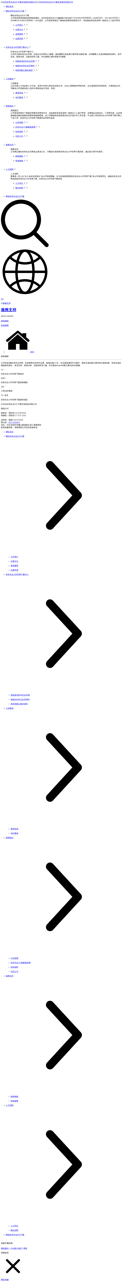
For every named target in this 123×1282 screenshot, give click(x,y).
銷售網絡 (5, 321)
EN (2, 299)
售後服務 (5, 325)
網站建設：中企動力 (9, 1248)
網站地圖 (5, 1280)
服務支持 (8, 310)
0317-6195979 (14, 422)
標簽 (25, 1248)
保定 (20, 1248)
